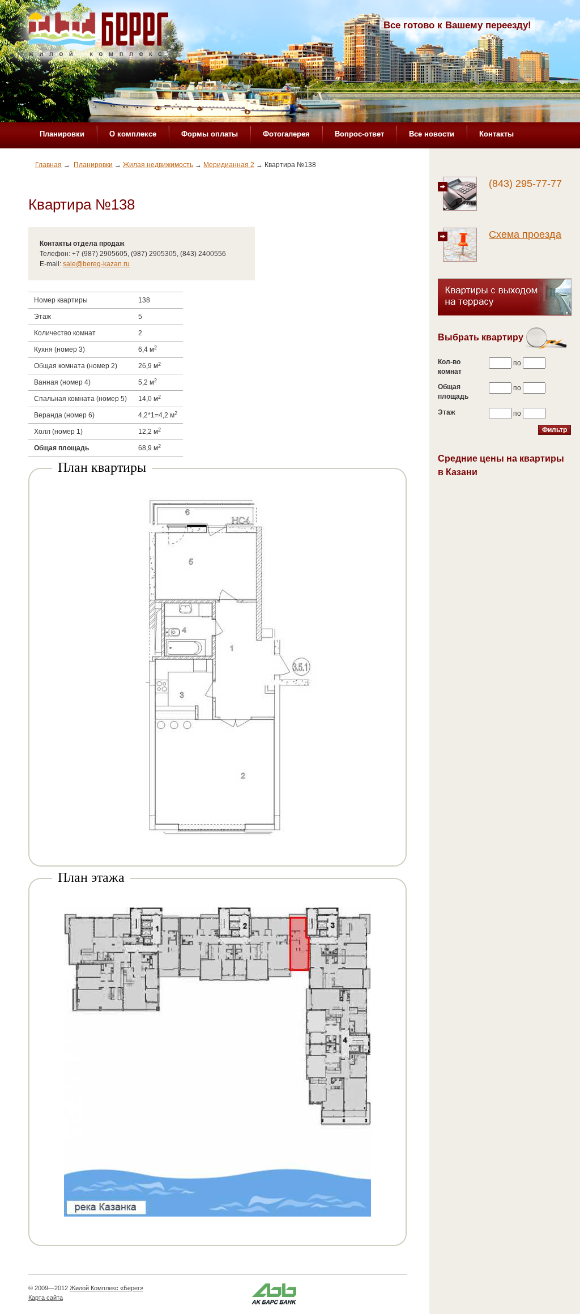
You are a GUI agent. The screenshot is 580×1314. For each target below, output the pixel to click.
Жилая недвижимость (158, 165)
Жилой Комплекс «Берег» (106, 1288)
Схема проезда (525, 234)
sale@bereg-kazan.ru (96, 264)
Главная (48, 165)
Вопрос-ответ (359, 134)
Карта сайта (45, 1297)
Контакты (496, 134)
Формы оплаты (209, 134)
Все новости (431, 134)
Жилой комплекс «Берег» (99, 38)
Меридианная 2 (228, 165)
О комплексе (132, 134)
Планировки (62, 134)
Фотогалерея (286, 134)
